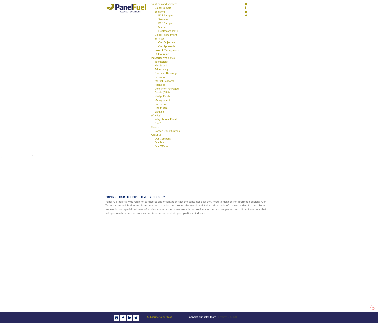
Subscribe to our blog (159, 317)
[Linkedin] (246, 11)
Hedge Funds (162, 96)
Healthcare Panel (168, 31)
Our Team (160, 142)
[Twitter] (246, 15)
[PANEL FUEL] (126, 8)
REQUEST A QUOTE (227, 317)
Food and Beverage (166, 73)
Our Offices (161, 146)
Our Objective (166, 42)
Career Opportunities (167, 131)
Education (160, 77)
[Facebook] (246, 4)
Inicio (6, 156)
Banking (159, 112)
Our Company (163, 138)
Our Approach (166, 46)
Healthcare (161, 108)
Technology (161, 62)
